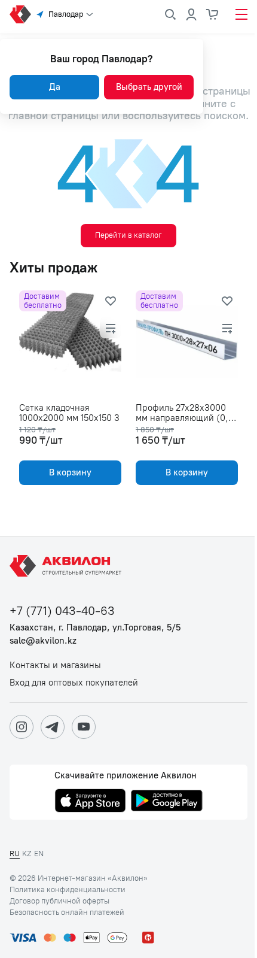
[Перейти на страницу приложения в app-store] (90, 802)
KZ (27, 853)
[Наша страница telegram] (53, 727)
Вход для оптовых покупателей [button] (74, 683)
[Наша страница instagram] (21, 727)
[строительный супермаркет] (20, 14)
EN (39, 853)
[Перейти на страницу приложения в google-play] (167, 802)
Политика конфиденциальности (68, 890)
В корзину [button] (70, 472)
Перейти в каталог (128, 235)
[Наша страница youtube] (84, 727)
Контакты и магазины (55, 665)
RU (15, 853)
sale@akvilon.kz (43, 641)
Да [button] (54, 86)
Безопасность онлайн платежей (67, 912)
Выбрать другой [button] (149, 86)
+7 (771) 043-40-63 (62, 611)
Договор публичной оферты (59, 901)
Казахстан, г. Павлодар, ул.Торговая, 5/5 (95, 628)
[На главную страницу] (68, 565)
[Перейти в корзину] (213, 14)
